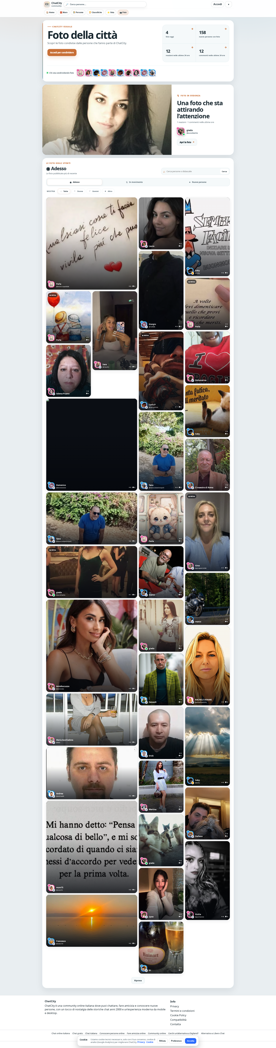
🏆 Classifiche (95, 12)
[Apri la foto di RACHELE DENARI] (207, 666)
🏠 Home (50, 12)
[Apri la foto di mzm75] (91, 847)
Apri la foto (187, 142)
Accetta (190, 1041)
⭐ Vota (110, 12)
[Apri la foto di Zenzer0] (161, 679)
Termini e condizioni (182, 1011)
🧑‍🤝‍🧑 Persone (78, 12)
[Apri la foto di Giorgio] (161, 290)
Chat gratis (77, 1033)
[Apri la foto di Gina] (207, 531)
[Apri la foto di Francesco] (91, 921)
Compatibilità (178, 1019)
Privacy (174, 1006)
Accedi (217, 4)
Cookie (149, 1042)
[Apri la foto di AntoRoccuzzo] (91, 646)
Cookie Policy (178, 1015)
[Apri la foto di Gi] (161, 948)
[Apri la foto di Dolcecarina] (207, 357)
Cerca (224, 171)
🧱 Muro (63, 12)
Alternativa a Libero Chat (213, 1033)
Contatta (175, 1024)
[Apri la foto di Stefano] (207, 813)
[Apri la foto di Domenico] (91, 445)
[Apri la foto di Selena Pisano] (68, 371)
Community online (157, 1033)
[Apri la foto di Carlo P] (161, 370)
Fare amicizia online (136, 1033)
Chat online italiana (61, 1033)
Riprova (138, 980)
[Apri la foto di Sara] (114, 330)
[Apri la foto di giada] (91, 572)
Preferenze (176, 1041)
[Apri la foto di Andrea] (91, 773)
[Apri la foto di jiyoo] (161, 894)
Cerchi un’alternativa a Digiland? (183, 1033)
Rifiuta (162, 1041)
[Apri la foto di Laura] (161, 223)
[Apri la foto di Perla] (91, 243)
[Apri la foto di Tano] (161, 451)
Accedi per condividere (62, 52)
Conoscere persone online (112, 1033)
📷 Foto (123, 12)
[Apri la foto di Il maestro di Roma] (207, 465)
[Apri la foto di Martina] (161, 787)
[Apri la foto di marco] (161, 572)
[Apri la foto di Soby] (207, 236)
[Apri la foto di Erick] (161, 733)
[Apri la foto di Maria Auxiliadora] (91, 720)
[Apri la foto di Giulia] (207, 880)
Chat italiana (91, 1033)
